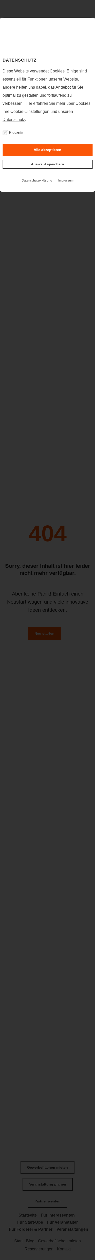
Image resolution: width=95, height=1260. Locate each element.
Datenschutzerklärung (37, 180)
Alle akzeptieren (47, 150)
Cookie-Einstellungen (29, 111)
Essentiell (18, 133)
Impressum (65, 180)
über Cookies (78, 103)
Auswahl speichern (47, 164)
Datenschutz (14, 119)
